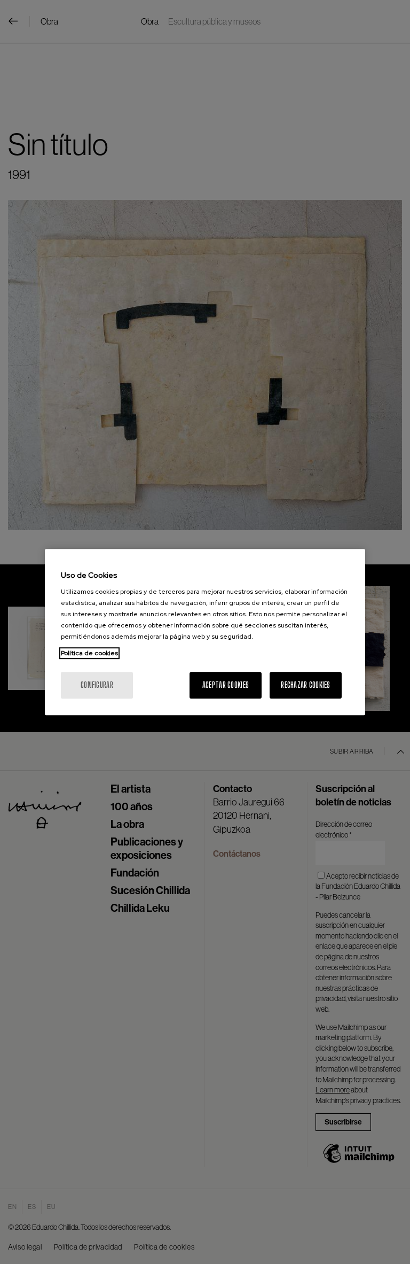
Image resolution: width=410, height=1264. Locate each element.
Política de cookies (89, 653)
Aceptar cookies (225, 684)
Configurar (97, 684)
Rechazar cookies (305, 684)
